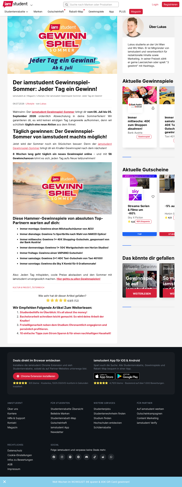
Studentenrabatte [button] (15, 11)
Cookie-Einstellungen (19, 455)
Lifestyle (30, 103)
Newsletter (57, 431)
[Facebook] (54, 457)
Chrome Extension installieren (38, 376)
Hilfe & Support (16, 418)
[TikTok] (95, 457)
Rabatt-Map (76, 11)
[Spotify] (70, 457)
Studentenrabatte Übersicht (67, 408)
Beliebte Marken (60, 413)
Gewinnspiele (96, 11)
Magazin (136, 11)
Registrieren (171, 4)
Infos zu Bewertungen (20, 459)
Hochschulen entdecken (108, 422)
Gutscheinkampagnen (149, 413)
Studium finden (102, 418)
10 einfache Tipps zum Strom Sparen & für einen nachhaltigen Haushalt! (65, 333)
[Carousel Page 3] (144, 157)
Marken (38, 11)
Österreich (38, 287)
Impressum (13, 468)
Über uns (12, 408)
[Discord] (86, 457)
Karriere (12, 413)
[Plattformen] (31, 5)
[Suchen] (67, 4)
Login (155, 4)
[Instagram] (62, 457)
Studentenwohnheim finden (109, 413)
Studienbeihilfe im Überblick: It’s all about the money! (53, 312)
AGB (9, 464)
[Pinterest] (78, 457)
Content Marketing (148, 418)
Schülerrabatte (102, 427)
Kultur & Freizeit (22, 287)
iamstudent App (60, 427)
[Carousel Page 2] (135, 157)
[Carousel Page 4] (152, 157)
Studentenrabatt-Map (63, 418)
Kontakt (11, 422)
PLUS (122, 11)
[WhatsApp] (111, 457)
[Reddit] (103, 457)
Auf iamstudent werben (150, 408)
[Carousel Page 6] (170, 157)
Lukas (43, 103)
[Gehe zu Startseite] (15, 4)
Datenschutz (14, 450)
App (111, 11)
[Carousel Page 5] (161, 157)
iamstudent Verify (147, 422)
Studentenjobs (102, 408)
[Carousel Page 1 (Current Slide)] (126, 157)
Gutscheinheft (56, 11)
